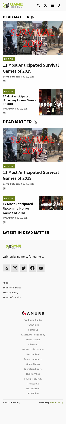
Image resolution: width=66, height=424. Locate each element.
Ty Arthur (8, 108)
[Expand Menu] (52, 5)
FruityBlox (33, 383)
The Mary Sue (33, 373)
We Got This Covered (33, 349)
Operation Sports (33, 368)
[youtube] (41, 268)
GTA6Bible (33, 393)
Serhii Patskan (11, 76)
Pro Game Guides (33, 319)
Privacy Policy (10, 292)
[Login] (59, 5)
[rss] (6, 268)
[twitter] (23, 268)
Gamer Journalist (33, 359)
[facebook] (32, 268)
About (6, 282)
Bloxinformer (33, 388)
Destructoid (33, 354)
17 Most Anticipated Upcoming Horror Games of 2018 (19, 100)
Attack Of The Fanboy (33, 334)
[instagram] (14, 268)
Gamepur (33, 329)
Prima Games (33, 339)
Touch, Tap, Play (33, 378)
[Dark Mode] (45, 5)
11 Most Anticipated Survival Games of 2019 (31, 68)
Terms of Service (12, 287)
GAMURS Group (56, 402)
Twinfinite (33, 324)
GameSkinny (33, 364)
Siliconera (33, 344)
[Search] (38, 5)
